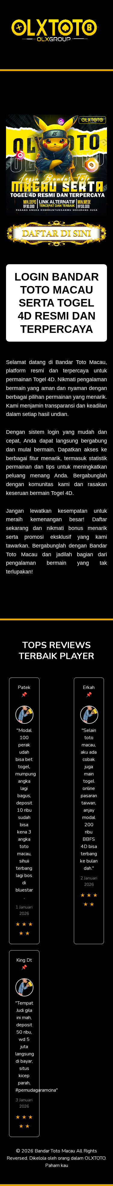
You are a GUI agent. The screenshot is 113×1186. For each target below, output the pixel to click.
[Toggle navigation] (6, 49)
